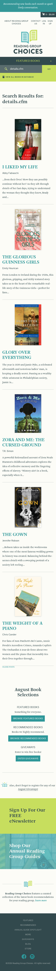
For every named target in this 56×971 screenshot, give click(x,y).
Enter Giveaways (28, 759)
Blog (28, 944)
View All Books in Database (20, 77)
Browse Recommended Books (28, 738)
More (28, 935)
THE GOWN (14, 534)
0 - (50, 14)
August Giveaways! (28, 789)
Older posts (8, 667)
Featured (28, 920)
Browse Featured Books (28, 719)
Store (28, 949)
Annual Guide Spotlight (28, 930)
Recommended (28, 925)
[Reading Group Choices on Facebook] (24, 956)
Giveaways (28, 939)
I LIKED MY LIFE (20, 167)
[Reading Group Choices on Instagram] (32, 956)
